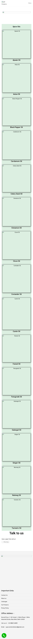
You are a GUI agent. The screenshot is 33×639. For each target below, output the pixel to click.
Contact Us (4, 595)
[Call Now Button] (4, 635)
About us (3, 598)
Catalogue (4, 601)
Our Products (5, 605)
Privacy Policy (5, 608)
